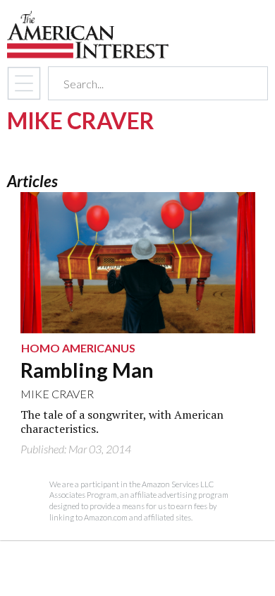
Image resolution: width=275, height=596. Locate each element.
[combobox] (145, 84)
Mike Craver (57, 393)
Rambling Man (87, 370)
